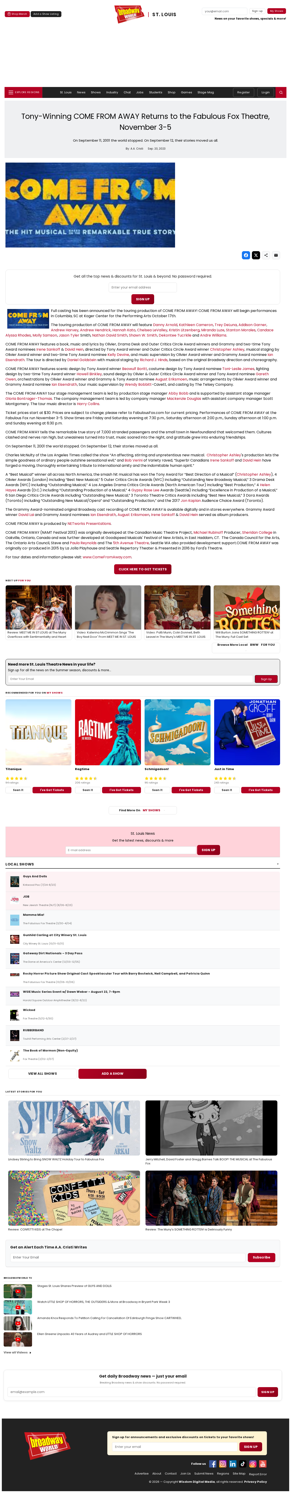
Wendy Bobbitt (138, 384)
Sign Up (143, 299)
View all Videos (16, 1352)
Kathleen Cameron (196, 324)
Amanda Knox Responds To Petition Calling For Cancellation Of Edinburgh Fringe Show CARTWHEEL (109, 1318)
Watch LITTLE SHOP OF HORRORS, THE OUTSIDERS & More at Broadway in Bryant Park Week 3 (103, 1302)
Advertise (142, 1474)
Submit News (203, 1474)
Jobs (140, 92)
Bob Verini (134, 460)
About (156, 1474)
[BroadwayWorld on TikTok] (243, 1464)
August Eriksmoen (171, 379)
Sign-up (257, 11)
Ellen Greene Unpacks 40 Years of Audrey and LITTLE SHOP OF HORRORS (89, 1334)
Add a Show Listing (46, 14)
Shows (96, 92)
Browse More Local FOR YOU (246, 645)
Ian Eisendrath (64, 384)
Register (243, 92)
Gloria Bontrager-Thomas (28, 398)
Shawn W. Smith (143, 335)
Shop (172, 92)
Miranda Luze (212, 330)
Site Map (239, 1474)
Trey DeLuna (226, 324)
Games (186, 92)
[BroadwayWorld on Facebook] (213, 1464)
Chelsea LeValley (152, 330)
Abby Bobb (178, 393)
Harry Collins (88, 403)
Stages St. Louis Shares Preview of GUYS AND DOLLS (74, 1286)
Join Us (185, 1474)
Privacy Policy (255, 1482)
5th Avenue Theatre (131, 543)
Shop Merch (19, 14)
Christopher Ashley (227, 349)
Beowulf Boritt (134, 368)
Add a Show (113, 1073)
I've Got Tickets (52, 790)
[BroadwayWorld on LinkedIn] (233, 1464)
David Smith (116, 335)
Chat (127, 92)
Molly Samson (45, 335)
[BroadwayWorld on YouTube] (263, 1464)
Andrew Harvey (64, 330)
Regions (223, 1474)
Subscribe (261, 1257)
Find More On (139, 810)
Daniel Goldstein (81, 359)
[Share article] (266, 255)
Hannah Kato (123, 330)
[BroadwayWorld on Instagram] (223, 1464)
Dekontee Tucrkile (175, 335)
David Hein (74, 349)
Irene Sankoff (48, 349)
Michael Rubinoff (208, 532)
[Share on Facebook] (246, 255)
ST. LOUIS (164, 14)
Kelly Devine (118, 354)
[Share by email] (276, 255)
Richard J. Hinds (154, 359)
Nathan (99, 335)
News (81, 92)
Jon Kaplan (191, 500)
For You (24, 580)
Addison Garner (252, 324)
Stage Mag (206, 92)
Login (266, 92)
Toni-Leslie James (238, 368)
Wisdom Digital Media (197, 1482)
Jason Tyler (69, 335)
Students (155, 92)
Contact (171, 1474)
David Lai (26, 514)
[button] (281, 92)
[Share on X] (256, 255)
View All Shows (42, 1073)
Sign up (267, 1392)
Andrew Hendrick (95, 330)
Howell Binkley (89, 374)
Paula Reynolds (83, 543)
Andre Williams (213, 335)
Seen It (18, 790)
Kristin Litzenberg (184, 330)
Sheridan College (257, 532)
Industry (112, 92)
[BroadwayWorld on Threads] (253, 1464)
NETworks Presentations (89, 523)
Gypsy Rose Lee (145, 490)
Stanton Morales (241, 330)
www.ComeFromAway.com (107, 557)
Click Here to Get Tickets (143, 569)
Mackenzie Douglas (184, 398)
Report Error (258, 1474)
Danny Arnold (165, 324)
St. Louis (66, 92)
